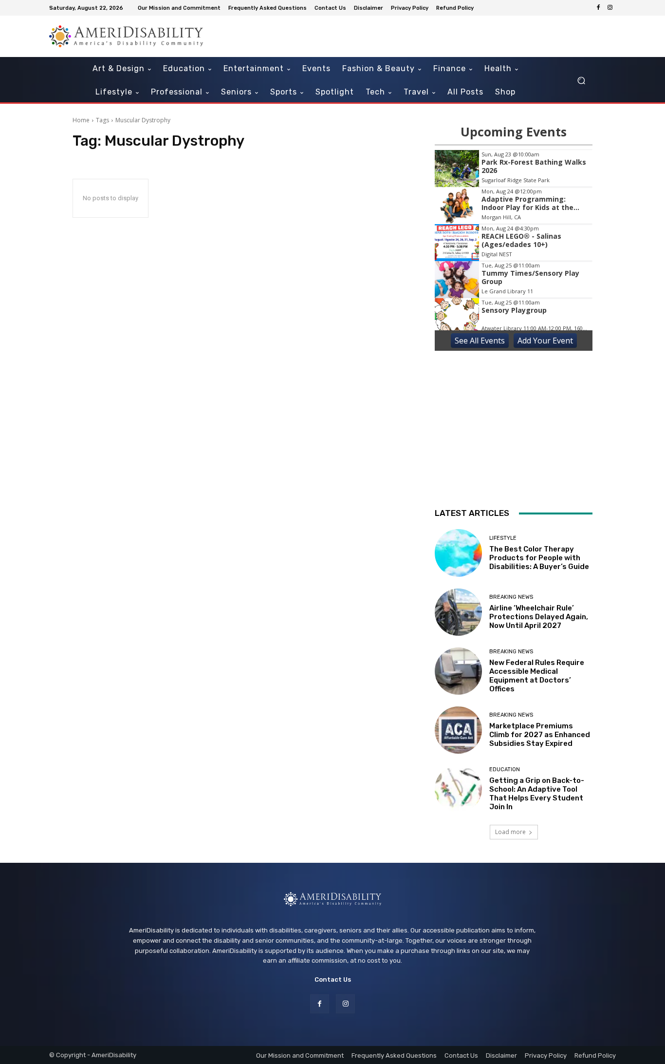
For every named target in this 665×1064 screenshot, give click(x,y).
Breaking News (511, 597)
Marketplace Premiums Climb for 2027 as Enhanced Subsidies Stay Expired (539, 735)
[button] (581, 80)
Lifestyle (503, 538)
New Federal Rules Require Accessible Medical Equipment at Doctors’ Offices (536, 675)
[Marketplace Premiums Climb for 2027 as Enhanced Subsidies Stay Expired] (458, 730)
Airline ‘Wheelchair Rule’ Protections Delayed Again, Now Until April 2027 (538, 617)
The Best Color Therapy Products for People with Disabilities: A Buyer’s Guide (539, 558)
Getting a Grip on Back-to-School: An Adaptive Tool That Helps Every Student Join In (536, 793)
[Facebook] (598, 8)
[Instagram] (610, 8)
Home (81, 120)
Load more (510, 832)
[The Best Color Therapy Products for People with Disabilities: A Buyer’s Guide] (458, 552)
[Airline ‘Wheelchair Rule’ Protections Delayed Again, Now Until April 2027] (458, 612)
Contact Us (332, 979)
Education (504, 769)
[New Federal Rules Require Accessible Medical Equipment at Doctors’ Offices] (458, 671)
